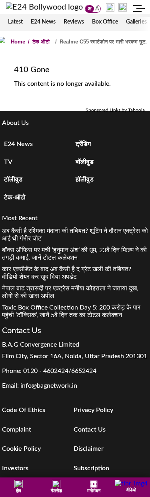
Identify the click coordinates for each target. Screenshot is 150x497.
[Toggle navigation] (139, 9)
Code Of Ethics (23, 410)
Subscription (91, 468)
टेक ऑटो (39, 42)
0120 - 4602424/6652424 (59, 371)
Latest (15, 22)
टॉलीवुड (13, 179)
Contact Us (90, 429)
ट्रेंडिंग (83, 144)
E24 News (43, 22)
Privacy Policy (93, 410)
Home (18, 42)
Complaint (16, 429)
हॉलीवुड (85, 179)
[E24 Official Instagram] (110, 7)
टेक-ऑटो (15, 197)
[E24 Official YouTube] (122, 7)
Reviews (74, 22)
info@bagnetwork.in (48, 386)
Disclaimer (89, 449)
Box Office (105, 22)
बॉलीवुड (85, 162)
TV (8, 162)
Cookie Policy (21, 449)
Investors (15, 468)
